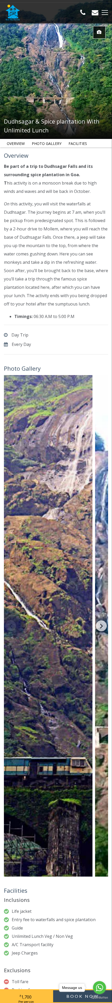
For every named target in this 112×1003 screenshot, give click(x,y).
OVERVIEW (16, 143)
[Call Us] (83, 13)
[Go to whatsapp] (99, 987)
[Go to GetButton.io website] (99, 997)
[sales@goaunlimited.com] (95, 13)
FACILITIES (78, 143)
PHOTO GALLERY (46, 143)
